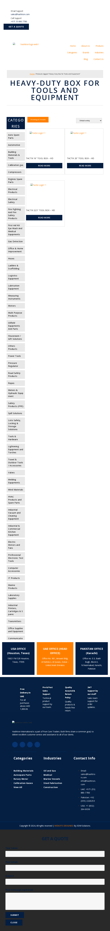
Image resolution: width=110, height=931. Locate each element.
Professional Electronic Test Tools (15, 558)
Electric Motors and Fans (14, 545)
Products (100, 46)
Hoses (11, 258)
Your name (11, 848)
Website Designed (63, 825)
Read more (44, 165)
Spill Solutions (15, 413)
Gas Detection (15, 241)
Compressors (14, 172)
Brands (86, 52)
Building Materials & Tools (14, 155)
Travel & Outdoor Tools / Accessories (15, 462)
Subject (9, 875)
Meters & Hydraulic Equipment (15, 393)
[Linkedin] (30, 744)
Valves (11, 472)
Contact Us (99, 59)
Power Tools (14, 356)
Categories (72, 52)
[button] (16, 27)
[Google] (22, 744)
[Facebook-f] (15, 744)
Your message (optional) (19, 889)
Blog (86, 59)
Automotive (14, 145)
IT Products (14, 578)
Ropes (11, 383)
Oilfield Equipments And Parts (14, 325)
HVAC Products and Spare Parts (14, 499)
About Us (85, 46)
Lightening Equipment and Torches (15, 449)
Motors (12, 305)
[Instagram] (37, 744)
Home (73, 46)
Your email (11, 862)
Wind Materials (15, 489)
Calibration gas (15, 165)
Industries (99, 52)
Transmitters (14, 621)
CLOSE (13, 922)
